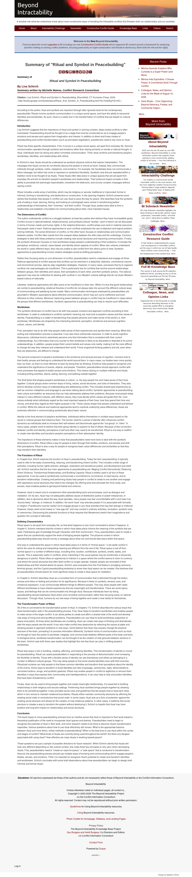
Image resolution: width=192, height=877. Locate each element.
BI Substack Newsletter (158, 206)
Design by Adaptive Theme (168, 874)
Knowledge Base (128, 28)
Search (169, 28)
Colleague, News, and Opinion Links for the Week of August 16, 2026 (157, 93)
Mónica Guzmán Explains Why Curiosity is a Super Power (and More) (157, 72)
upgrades (52, 44)
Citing (80, 812)
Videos (157, 28)
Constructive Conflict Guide (100, 28)
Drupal (102, 848)
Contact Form (96, 842)
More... (142, 114)
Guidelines (75, 806)
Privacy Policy (96, 825)
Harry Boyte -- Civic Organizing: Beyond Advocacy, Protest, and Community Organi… (157, 104)
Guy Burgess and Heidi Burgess (83, 832)
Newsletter (76, 28)
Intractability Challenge (53, 28)
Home (22, 28)
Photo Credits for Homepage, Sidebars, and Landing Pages (96, 818)
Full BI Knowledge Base (158, 266)
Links (145, 28)
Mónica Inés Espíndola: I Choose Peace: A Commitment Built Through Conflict (159, 83)
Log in (17, 866)
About (33, 28)
